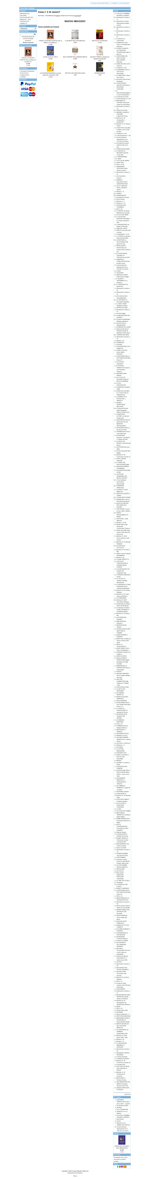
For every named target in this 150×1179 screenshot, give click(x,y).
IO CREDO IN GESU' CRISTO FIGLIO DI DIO (123, 145)
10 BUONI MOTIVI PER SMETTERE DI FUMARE (123, 631)
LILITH (119, 1121)
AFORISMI (120, 1012)
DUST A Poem (121, 199)
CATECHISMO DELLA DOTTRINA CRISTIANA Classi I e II (123, 704)
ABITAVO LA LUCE (122, 735)
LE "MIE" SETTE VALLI (123, 880)
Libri (21, 15)
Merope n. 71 (120, 1041)
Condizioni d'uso (24, 75)
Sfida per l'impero (121, 832)
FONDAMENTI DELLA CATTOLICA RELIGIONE (123, 71)
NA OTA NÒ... (120, 871)
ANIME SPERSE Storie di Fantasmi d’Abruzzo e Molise (123, 820)
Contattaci (23, 77)
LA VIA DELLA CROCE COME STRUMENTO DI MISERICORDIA (123, 609)
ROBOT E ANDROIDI (123, 888)
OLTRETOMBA (121, 313)
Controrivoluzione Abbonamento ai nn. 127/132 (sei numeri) (122, 139)
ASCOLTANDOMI (122, 700)
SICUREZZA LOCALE (123, 197)
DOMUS (119, 193)
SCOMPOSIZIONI (99, 73)
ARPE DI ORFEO (122, 656)
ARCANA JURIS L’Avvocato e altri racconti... (121, 973)
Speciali (115, 1133)
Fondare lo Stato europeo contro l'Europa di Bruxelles (123, 985)
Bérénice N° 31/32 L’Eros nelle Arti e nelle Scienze (123, 538)
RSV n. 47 (119, 981)
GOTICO (119, 962)
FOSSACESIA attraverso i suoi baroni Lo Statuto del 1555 (123, 437)
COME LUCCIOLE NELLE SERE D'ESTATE (122, 352)
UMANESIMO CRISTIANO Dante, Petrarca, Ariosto (122, 168)
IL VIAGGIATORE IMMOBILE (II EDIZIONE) (122, 1045)
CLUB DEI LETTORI (122, 96)
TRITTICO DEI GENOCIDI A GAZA (75, 73)
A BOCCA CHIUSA (122, 110)
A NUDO (119, 671)
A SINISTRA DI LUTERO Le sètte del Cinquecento (123, 416)
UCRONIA (120, 882)
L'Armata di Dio (121, 1064)
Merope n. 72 (120, 191)
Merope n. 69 (120, 1039)
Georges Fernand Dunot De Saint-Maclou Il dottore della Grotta (123, 861)
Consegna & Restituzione (27, 71)
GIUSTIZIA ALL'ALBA (123, 687)
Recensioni (116, 1154)
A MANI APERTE (121, 195)
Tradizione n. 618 (121, 67)
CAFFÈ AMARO (121, 857)
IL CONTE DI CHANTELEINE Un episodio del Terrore (122, 710)
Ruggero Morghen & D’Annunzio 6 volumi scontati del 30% (122, 840)
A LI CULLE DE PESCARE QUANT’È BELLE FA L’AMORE (123, 379)
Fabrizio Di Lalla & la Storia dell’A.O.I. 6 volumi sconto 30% (122, 958)
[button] (100, 3)
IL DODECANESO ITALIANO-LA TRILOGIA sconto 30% (123, 255)
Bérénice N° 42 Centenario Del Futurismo (121, 1074)
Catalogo (31, 8)
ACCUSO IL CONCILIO (123, 743)
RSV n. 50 (119, 209)
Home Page (23, 8)
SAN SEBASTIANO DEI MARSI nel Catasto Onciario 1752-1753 (123, 1083)
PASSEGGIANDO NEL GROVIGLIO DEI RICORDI (123, 911)
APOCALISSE (121, 869)
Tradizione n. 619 (121, 133)
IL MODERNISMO (122, 156)
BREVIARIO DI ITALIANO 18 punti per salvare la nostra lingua (123, 102)
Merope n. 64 (120, 340)
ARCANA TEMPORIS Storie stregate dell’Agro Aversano (123, 675)
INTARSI (119, 1107)
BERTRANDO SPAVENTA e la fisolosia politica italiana (123, 814)
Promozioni (23, 21)
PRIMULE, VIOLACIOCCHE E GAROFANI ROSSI (122, 182)
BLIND (118, 1006)
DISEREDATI (120, 342)
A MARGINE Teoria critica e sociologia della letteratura (123, 44)
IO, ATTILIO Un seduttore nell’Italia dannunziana (122, 580)
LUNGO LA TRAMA (122, 940)
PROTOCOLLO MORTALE (99, 40)
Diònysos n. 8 (120, 745)
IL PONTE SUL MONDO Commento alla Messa (123, 443)
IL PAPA (119, 158)
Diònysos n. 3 (120, 201)
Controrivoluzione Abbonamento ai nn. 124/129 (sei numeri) (122, 1128)
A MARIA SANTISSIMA (123, 149)
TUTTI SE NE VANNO (123, 160)
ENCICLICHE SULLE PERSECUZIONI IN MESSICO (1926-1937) (123, 331)
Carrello (115, 10)
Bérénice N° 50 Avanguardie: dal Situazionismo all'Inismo (123, 1002)
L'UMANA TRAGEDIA (123, 1058)
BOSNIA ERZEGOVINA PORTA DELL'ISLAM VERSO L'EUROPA (123, 996)
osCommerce (78, 1173)
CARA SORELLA (121, 793)
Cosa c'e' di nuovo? (26, 45)
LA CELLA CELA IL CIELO (50, 57)
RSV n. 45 (119, 724)
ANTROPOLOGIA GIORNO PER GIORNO (122, 716)
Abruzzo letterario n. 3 (123, 1014)
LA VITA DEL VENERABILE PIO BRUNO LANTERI (122, 476)
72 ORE (119, 809)
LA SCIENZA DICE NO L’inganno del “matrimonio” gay (123, 571)
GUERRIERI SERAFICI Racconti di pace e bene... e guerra (123, 1101)
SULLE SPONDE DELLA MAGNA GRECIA (75, 57)
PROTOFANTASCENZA (123, 1016)
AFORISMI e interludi (123, 791)
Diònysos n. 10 (121, 203)
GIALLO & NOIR (121, 847)
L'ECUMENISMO (121, 598)
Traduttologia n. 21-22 (123, 234)
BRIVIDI (119, 760)
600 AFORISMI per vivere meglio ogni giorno (122, 917)
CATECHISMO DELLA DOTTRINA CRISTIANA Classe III (123, 892)
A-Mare (119, 271)
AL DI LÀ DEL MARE (122, 214)
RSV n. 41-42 (120, 164)
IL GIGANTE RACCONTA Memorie (75, 40)
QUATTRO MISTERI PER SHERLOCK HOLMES (122, 505)
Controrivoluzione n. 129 (123, 135)
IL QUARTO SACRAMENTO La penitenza (122, 280)
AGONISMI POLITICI (123, 733)
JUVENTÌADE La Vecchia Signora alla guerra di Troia (122, 242)
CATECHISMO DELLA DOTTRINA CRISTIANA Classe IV (123, 358)
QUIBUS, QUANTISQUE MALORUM (121, 404)
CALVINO (119, 344)
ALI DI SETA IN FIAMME (123, 811)
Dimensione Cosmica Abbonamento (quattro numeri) (123, 23)
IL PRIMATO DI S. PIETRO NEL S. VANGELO (122, 398)
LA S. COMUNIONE (122, 1109)
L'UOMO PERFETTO (123, 559)
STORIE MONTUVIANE (123, 497)
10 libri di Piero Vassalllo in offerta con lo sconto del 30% (123, 129)
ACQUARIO (120, 273)
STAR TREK (120, 162)
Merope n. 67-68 (121, 522)
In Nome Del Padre (122, 1056)
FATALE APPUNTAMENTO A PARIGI (122, 514)
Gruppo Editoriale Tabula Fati (80, 1171)
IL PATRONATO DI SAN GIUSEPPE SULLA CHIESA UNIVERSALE (123, 586)
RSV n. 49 (119, 1008)
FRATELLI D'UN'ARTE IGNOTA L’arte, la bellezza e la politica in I (28, 59)
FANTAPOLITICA (121, 753)
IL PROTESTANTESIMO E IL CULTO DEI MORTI (123, 92)
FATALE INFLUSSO (122, 1010)
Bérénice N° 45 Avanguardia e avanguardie (121, 120)
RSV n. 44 (119, 896)
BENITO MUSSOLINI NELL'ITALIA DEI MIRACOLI (123, 1025)
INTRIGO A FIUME (122, 307)
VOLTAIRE (120, 747)
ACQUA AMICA (121, 989)
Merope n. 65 (120, 557)
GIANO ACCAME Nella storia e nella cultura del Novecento (123, 532)
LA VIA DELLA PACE (122, 1105)
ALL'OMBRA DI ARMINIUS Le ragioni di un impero (123, 787)
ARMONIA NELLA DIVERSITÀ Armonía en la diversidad (123, 667)
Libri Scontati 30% (25, 17)
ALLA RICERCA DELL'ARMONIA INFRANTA (121, 944)
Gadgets (22, 23)
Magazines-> (23, 19)
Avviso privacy (24, 73)
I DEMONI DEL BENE (123, 334)
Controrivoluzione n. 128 (123, 98)
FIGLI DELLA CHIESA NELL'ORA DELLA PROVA (123, 1068)
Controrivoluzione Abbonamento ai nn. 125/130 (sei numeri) (122, 267)
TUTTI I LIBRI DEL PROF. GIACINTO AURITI (122, 187)
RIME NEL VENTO (122, 228)
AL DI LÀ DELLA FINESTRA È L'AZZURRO (121, 805)
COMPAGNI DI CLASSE (123, 327)
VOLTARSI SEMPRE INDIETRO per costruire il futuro (123, 739)
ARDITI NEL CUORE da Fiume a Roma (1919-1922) (123, 640)
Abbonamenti (23, 13)
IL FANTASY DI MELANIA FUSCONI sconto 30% (122, 153)
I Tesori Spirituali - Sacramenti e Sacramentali (122, 482)
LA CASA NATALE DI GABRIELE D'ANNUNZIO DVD (122, 1031)
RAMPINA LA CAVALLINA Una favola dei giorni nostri (123, 261)
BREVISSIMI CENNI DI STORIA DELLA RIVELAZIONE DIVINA (123, 1020)
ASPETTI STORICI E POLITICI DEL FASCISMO (123, 756)
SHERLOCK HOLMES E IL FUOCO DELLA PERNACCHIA (123, 393)
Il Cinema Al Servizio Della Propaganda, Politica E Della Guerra (123, 410)
